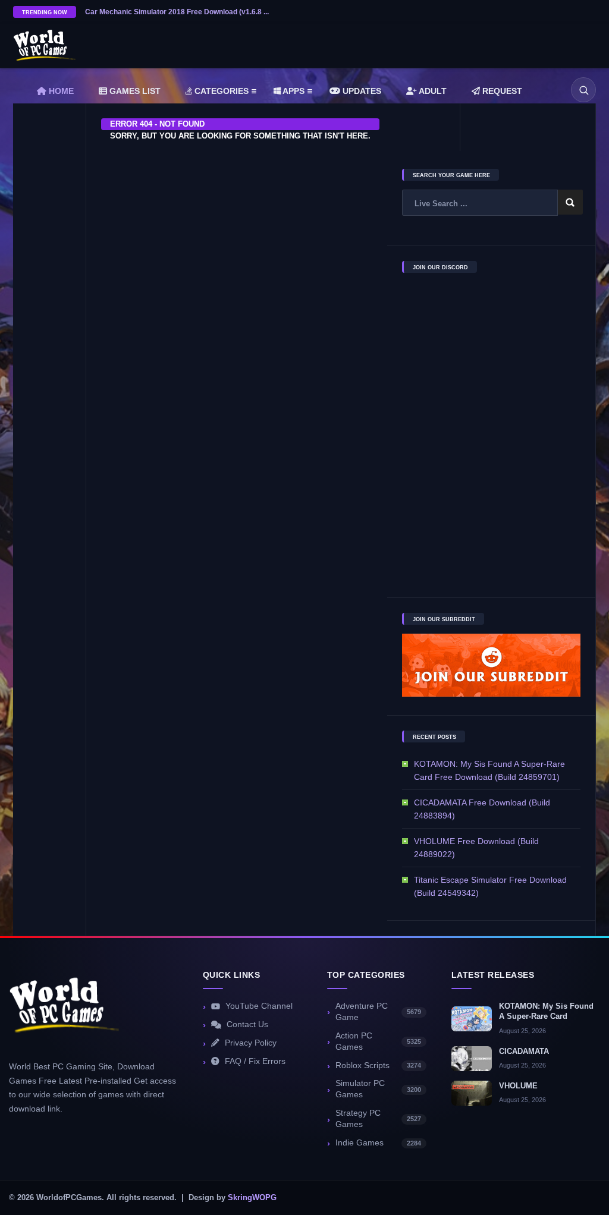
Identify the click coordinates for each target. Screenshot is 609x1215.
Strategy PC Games (378, 1119)
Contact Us (247, 1024)
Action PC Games (378, 1041)
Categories (220, 91)
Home (60, 91)
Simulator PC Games (378, 1089)
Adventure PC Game (378, 1012)
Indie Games (378, 1142)
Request (501, 91)
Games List (134, 91)
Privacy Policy (251, 1042)
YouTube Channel (259, 1006)
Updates (360, 91)
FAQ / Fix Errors (255, 1061)
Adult (432, 91)
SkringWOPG (252, 1198)
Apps (292, 91)
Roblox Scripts (378, 1065)
